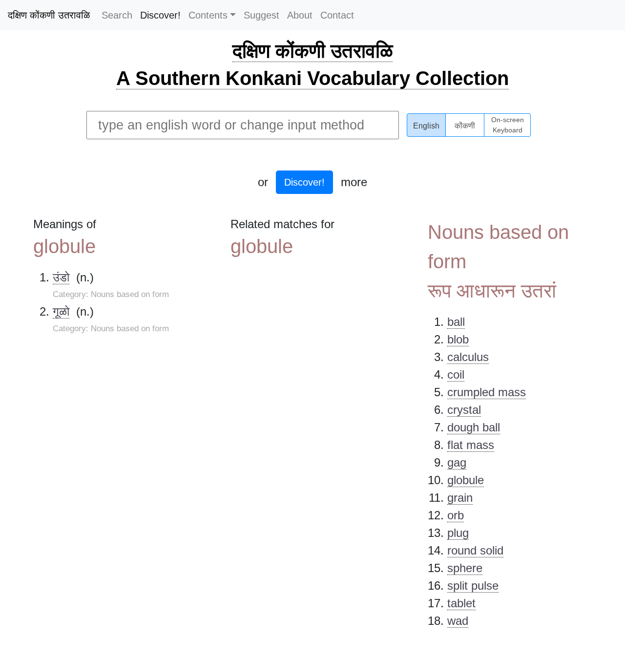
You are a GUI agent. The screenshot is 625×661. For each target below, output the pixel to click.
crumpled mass (486, 392)
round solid (475, 550)
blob (458, 339)
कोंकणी (465, 126)
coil (455, 374)
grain (460, 497)
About (299, 15)
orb (455, 515)
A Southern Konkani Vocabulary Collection (312, 78)
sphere (464, 568)
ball (456, 321)
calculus (468, 356)
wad (457, 620)
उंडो (61, 277)
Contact (337, 15)
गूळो (61, 311)
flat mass (470, 444)
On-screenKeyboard (507, 125)
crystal (464, 409)
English (426, 126)
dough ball (473, 427)
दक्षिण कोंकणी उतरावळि (49, 15)
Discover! (160, 15)
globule (465, 480)
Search (117, 15)
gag (456, 462)
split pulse (473, 585)
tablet (461, 603)
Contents (208, 15)
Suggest (261, 15)
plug (458, 532)
